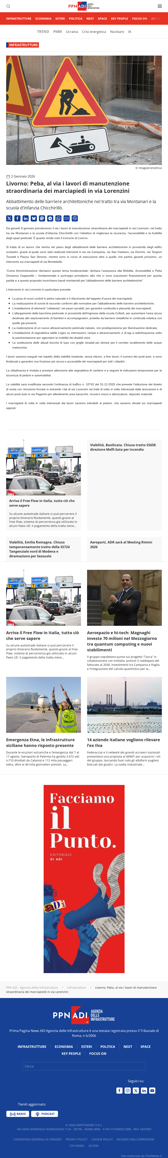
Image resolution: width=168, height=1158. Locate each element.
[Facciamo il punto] (84, 878)
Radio (21, 1114)
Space (102, 18)
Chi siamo (77, 1146)
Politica (75, 18)
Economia (43, 18)
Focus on (139, 18)
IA (129, 31)
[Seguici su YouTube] (152, 1091)
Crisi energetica (94, 31)
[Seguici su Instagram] (128, 1091)
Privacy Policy (76, 1139)
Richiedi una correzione (135, 1139)
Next (90, 18)
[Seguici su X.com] (136, 1091)
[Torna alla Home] (84, 6)
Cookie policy (102, 1139)
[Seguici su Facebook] (119, 1091)
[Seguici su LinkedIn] (144, 1091)
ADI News (158, 18)
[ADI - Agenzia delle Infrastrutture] (84, 1015)
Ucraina (72, 31)
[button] (8, 6)
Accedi (94, 1146)
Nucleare (117, 31)
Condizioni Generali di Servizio (38, 1139)
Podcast (48, 1114)
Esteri (60, 18)
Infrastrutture (18, 18)
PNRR (57, 31)
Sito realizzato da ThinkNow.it (141, 1156)
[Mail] (67, 218)
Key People (119, 18)
